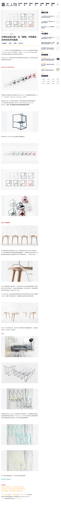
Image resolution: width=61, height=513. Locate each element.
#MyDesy (21, 43)
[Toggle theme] (58, 4)
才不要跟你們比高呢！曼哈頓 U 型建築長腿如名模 (13, 489)
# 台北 (58, 83)
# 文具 (53, 79)
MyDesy (12, 34)
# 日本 (53, 81)
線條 (3, 50)
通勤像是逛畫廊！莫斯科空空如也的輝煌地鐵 (12, 491)
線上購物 (20, 4)
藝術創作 (36, 4)
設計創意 (25, 4)
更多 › (59, 12)
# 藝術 (48, 79)
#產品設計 (4, 43)
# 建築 (53, 83)
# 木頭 (43, 83)
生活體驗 (42, 4)
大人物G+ (21, 494)
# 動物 (43, 79)
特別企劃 (31, 4)
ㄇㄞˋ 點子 (17, 498)
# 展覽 (43, 81)
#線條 (15, 43)
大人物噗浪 (5, 494)
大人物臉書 (13, 494)
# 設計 (58, 79)
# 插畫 (48, 81)
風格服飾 (47, 4)
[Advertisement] (19, 504)
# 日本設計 (48, 83)
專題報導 (53, 4)
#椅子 (10, 43)
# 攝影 (58, 81)
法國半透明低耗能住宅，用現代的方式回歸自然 (12, 487)
